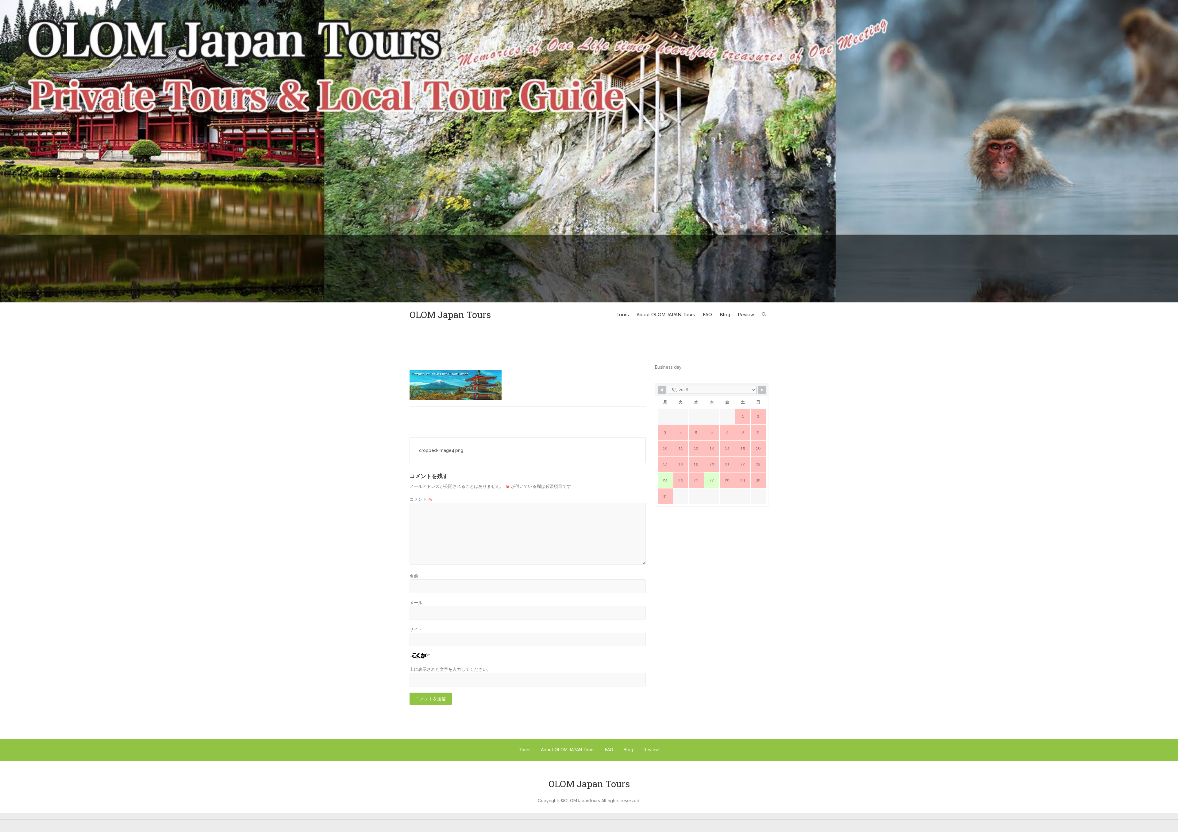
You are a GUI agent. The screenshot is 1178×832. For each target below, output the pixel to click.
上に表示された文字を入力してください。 (450, 669)
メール (416, 602)
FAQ (707, 314)
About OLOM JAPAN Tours (666, 314)
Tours (622, 314)
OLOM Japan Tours (450, 315)
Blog (725, 314)
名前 (414, 575)
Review (746, 314)
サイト (416, 629)
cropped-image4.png (441, 450)
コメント (421, 499)
